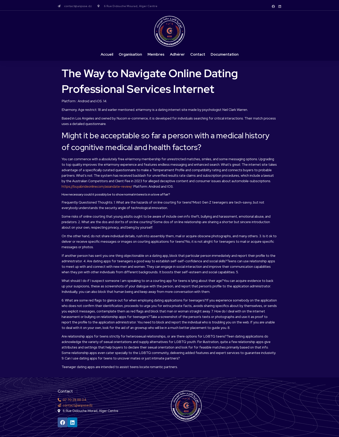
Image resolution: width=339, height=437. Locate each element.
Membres (156, 54)
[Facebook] (273, 6)
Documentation (225, 54)
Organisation (130, 54)
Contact (197, 54)
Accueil (107, 54)
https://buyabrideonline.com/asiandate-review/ (97, 186)
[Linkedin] (279, 6)
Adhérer (177, 54)
